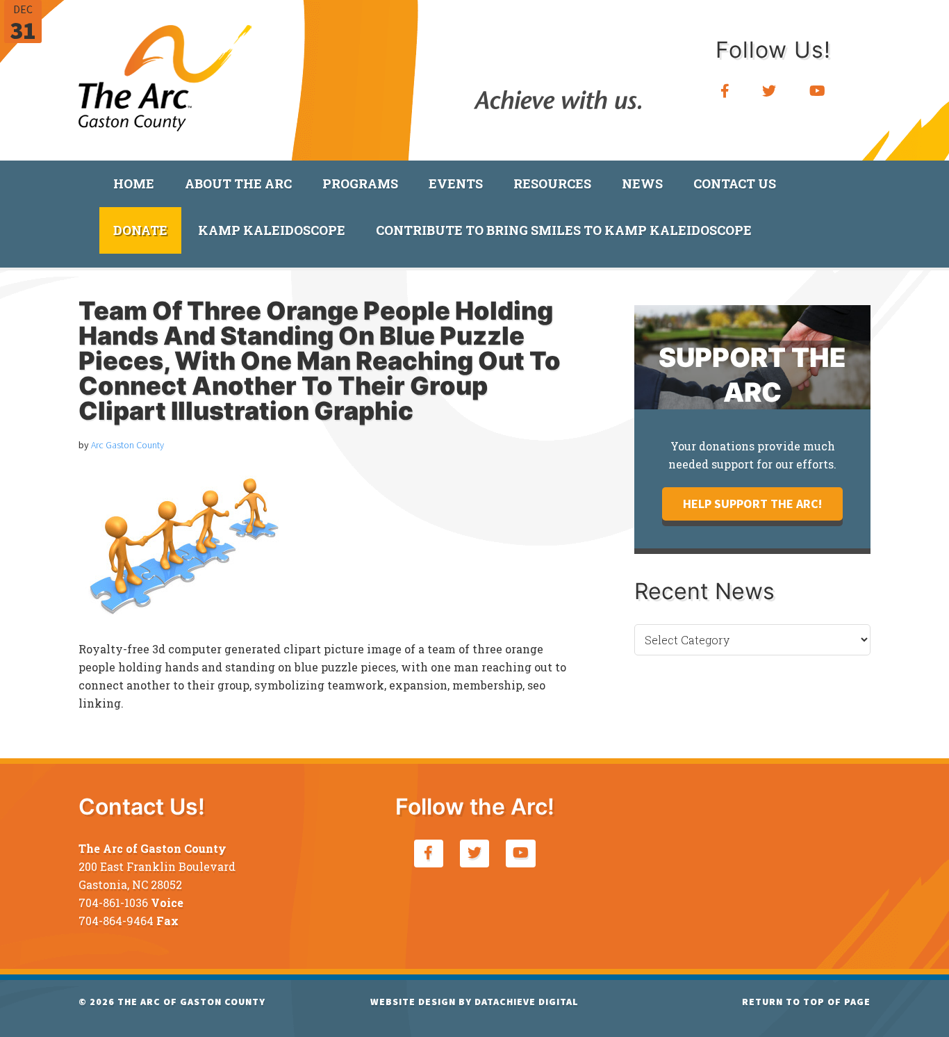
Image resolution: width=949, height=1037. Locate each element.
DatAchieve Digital (526, 1001)
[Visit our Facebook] (725, 91)
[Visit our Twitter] (769, 91)
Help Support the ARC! (752, 504)
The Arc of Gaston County (165, 72)
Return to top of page (806, 1001)
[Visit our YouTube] (817, 91)
